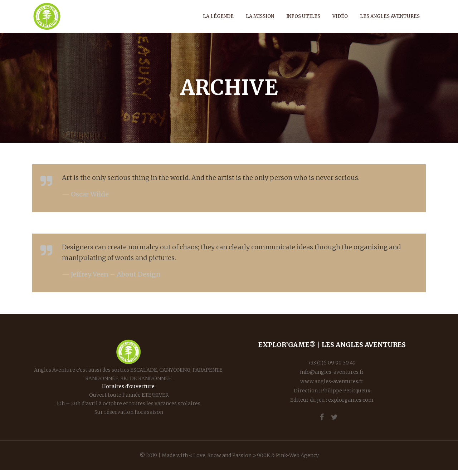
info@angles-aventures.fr (332, 372)
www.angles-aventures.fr (332, 381)
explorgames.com (351, 400)
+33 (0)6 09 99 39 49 (332, 362)
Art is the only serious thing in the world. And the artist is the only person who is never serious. (211, 177)
